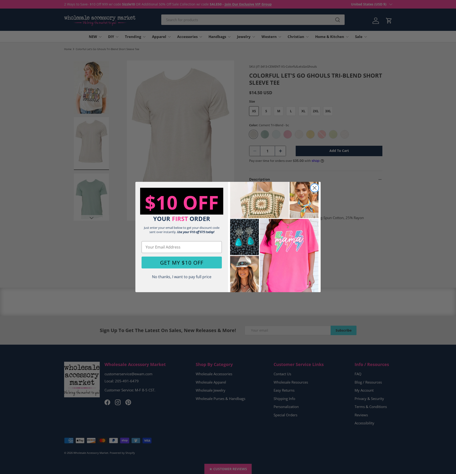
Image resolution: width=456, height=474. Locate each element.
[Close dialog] (314, 188)
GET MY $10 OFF (181, 262)
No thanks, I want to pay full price (181, 276)
